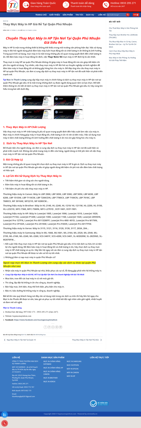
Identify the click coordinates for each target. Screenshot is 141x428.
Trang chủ (41, 14)
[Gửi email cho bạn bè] (53, 327)
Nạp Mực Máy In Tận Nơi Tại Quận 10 (21, 340)
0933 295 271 (128, 3)
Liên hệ (102, 14)
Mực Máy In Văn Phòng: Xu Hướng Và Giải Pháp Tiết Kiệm (122, 59)
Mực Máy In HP (22, 127)
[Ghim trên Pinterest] (57, 327)
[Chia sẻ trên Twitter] (49, 327)
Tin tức (79, 14)
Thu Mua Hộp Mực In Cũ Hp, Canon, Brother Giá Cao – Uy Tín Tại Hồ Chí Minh (123, 44)
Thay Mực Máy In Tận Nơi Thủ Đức (85, 340)
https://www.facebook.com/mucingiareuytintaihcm (35, 320)
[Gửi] (128, 14)
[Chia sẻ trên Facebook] (45, 327)
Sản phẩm (68, 14)
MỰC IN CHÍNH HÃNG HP (53, 368)
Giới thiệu (54, 14)
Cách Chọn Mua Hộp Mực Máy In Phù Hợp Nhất (122, 52)
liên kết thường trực (39, 335)
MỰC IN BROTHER (50, 378)
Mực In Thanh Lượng (17, 79)
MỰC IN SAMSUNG (74, 361)
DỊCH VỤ (90, 14)
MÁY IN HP (71, 376)
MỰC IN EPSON (73, 365)
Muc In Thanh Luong (30, 30)
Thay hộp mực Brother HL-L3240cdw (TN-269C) (123, 36)
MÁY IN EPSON (72, 369)
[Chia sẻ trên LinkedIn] (60, 327)
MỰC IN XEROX (49, 381)
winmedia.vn (92, 414)
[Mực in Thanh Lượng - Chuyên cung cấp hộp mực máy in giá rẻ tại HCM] (10, 6)
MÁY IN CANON (73, 372)
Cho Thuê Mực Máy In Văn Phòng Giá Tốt (123, 29)
